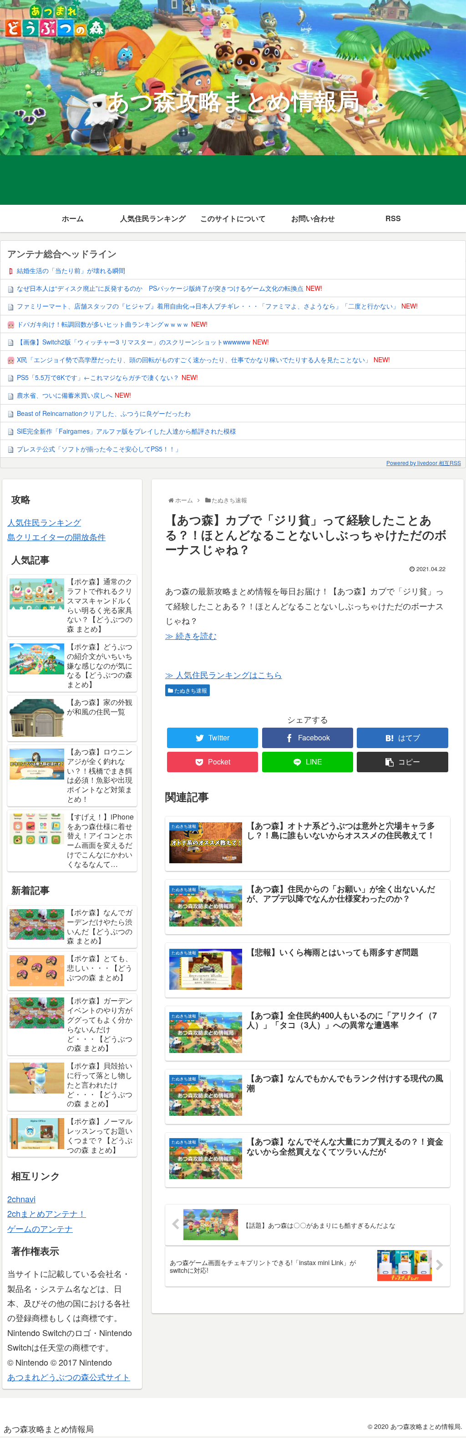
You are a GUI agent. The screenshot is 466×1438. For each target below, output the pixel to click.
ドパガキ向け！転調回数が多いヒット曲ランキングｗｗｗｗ (103, 324)
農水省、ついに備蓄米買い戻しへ (64, 395)
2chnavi (21, 1199)
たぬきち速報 (190, 690)
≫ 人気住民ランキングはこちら (223, 674)
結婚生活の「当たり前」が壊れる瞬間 (71, 270)
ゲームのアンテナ (40, 1228)
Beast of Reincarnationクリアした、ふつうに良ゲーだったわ (104, 413)
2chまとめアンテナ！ (46, 1213)
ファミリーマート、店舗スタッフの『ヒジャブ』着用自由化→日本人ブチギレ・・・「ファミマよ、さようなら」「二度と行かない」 (208, 305)
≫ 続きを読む (191, 635)
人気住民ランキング (44, 522)
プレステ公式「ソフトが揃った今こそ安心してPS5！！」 (99, 448)
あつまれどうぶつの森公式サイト (68, 1376)
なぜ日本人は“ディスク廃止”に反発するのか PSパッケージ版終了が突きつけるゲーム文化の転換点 (160, 288)
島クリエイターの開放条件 (56, 536)
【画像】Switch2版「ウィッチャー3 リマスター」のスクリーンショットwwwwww (133, 341)
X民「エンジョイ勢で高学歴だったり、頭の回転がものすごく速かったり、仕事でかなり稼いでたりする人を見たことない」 (194, 359)
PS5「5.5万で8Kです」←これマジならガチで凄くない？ (98, 377)
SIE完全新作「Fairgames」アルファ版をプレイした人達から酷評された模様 (126, 430)
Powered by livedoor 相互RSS (423, 462)
